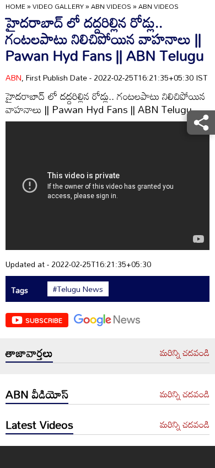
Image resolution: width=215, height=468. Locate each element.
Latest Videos (39, 424)
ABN (14, 77)
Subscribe (43, 320)
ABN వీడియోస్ (37, 394)
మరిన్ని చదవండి (184, 353)
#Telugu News (78, 289)
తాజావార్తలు (29, 352)
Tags (19, 290)
